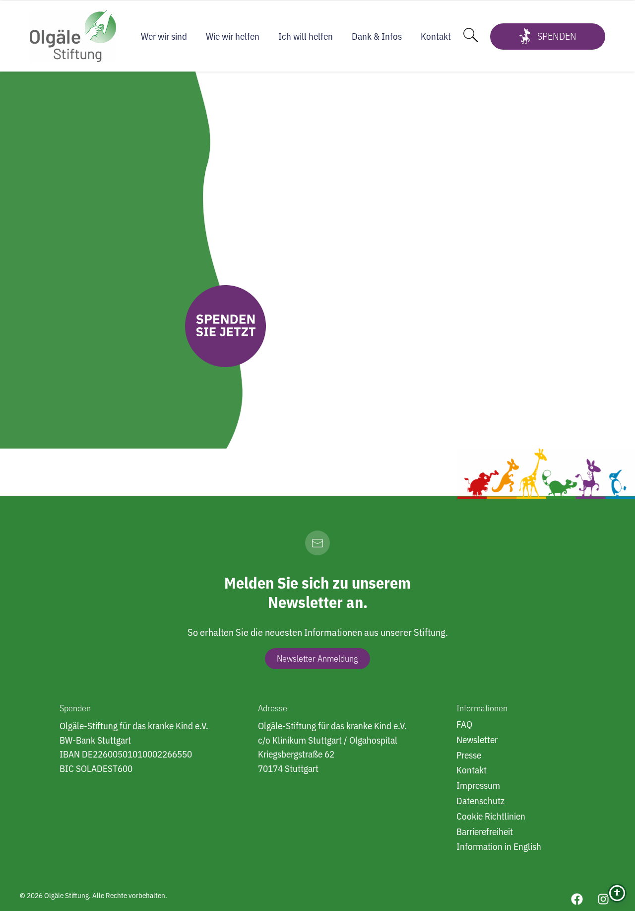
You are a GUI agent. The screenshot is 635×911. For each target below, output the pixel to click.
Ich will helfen (305, 36)
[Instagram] (603, 899)
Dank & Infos (377, 36)
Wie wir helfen (232, 36)
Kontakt (436, 36)
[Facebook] (577, 899)
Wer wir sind (164, 36)
